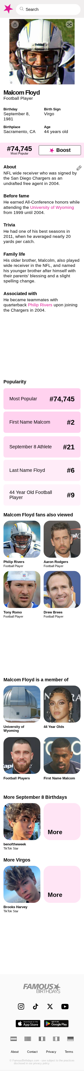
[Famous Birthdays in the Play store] (56, 1023)
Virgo (49, 113)
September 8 (16, 113)
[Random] (69, 24)
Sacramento (15, 131)
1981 (8, 118)
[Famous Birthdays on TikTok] (33, 1006)
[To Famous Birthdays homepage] (7, 9)
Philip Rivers (40, 304)
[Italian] (56, 1039)
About (15, 1052)
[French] (42, 1039)
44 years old (56, 131)
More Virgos (16, 860)
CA (32, 131)
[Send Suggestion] (79, 169)
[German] (70, 1039)
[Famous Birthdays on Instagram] (19, 1006)
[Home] (42, 988)
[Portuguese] (27, 1039)
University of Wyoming (52, 207)
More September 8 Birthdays (35, 797)
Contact (32, 1052)
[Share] (15, 24)
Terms (69, 1052)
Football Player (18, 98)
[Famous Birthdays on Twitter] (48, 1006)
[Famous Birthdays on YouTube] (63, 1007)
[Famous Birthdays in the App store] (28, 1023)
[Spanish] (13, 1039)
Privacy (51, 1052)
